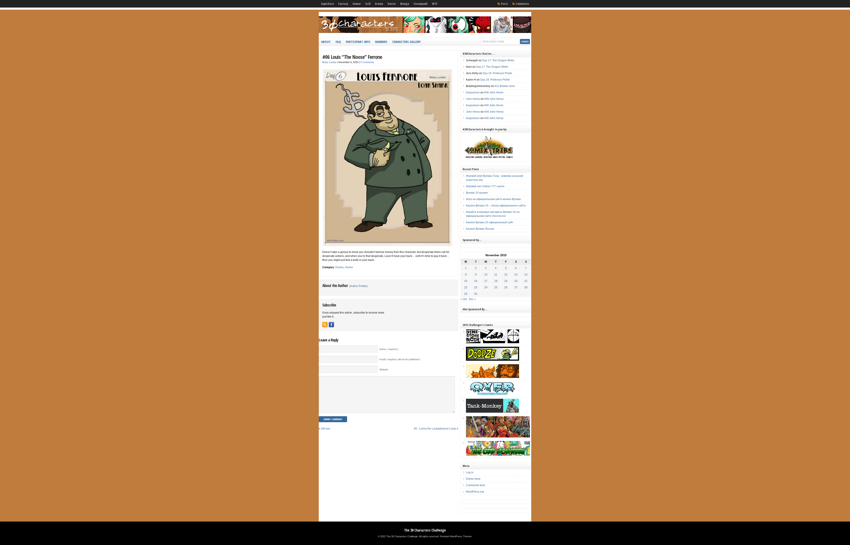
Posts (504, 4)
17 (485, 281)
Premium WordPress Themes (456, 536)
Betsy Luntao (329, 62)
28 (525, 287)
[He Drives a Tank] (492, 411)
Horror (392, 4)
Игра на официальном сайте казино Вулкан (493, 199)
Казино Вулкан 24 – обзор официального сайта (496, 205)
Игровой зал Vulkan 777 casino (485, 186)
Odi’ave (325, 428)
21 (525, 281)
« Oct (464, 299)
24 (485, 287)
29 (465, 293)
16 (475, 281)
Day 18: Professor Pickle (497, 73)
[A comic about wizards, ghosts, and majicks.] (492, 377)
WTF (434, 4)
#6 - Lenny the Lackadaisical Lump (435, 428)
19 (505, 281)
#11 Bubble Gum (505, 86)
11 (495, 274)
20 (516, 281)
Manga (404, 4)
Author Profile (358, 286)
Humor (357, 4)
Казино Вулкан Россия (480, 228)
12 (505, 274)
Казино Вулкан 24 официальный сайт (489, 222)
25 (495, 287)
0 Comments (367, 62)
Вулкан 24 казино (477, 192)
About (326, 41)
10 (485, 274)
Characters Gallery (406, 41)
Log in (469, 472)
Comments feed (475, 485)
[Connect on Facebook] (331, 324)
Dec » (472, 299)
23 (475, 287)
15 (465, 281)
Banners (381, 41)
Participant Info (358, 41)
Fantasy (343, 4)
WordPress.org (475, 491)
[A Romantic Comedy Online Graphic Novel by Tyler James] (492, 394)
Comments (522, 4)
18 (495, 281)
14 (525, 274)
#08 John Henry (493, 92)
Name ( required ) (388, 349)
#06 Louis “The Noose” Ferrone (352, 56)
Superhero (327, 4)
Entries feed (473, 478)
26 (505, 287)
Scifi (368, 4)
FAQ (338, 41)
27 (516, 287)
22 (465, 287)
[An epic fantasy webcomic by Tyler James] (498, 436)
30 (475, 293)
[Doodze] (492, 359)
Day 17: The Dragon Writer (498, 60)
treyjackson (473, 92)
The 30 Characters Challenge (425, 530)
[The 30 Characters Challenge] (425, 32)
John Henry (473, 98)
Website (383, 369)
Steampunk (420, 4)
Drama (379, 4)
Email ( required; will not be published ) (399, 359)
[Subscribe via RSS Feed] (325, 324)
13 (516, 274)
